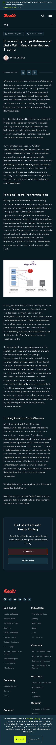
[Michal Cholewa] (14, 57)
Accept (20, 739)
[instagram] (24, 599)
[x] (29, 599)
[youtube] (15, 599)
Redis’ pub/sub (27, 335)
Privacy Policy (33, 718)
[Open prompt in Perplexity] (34, 72)
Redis (11, 484)
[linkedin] (20, 599)
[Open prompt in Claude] (29, 72)
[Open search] (42, 15)
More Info (35, 739)
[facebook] (10, 599)
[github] (5, 599)
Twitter (44, 500)
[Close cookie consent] (52, 719)
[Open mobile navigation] (51, 16)
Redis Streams (31, 424)
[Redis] (9, 15)
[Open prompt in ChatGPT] (23, 72)
